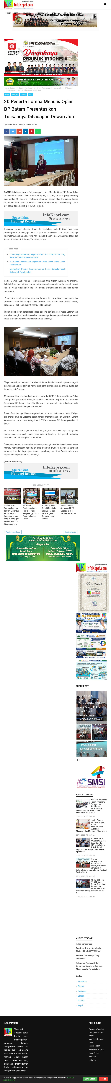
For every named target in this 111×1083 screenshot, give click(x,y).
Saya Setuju (90, 1079)
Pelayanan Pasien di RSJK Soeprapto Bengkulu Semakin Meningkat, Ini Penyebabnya (89, 966)
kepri (30, 94)
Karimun (82, 991)
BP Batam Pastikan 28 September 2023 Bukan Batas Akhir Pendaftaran (37, 263)
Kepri (16, 13)
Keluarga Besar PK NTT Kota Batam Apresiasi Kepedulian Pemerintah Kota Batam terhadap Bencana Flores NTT (90, 886)
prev (77, 760)
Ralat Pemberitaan (84, 944)
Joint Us (92, 1060)
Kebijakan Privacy (96, 1049)
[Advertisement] (91, 916)
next (79, 760)
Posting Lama (70, 532)
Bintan (81, 986)
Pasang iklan (94, 1046)
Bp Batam (15, 94)
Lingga (81, 996)
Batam (7, 94)
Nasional (27, 13)
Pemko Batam (42, 13)
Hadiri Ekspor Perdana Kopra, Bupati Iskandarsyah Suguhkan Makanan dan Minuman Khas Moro (91, 825)
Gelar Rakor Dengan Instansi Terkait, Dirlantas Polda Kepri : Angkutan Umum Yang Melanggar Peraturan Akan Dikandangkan (11, 515)
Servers (92, 1057)
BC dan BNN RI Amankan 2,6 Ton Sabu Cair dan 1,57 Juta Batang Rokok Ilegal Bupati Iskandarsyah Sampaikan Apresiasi (91, 845)
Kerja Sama (94, 1053)
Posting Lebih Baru (13, 532)
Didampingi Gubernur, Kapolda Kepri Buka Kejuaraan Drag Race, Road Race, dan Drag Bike (37, 255)
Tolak (103, 1079)
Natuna (81, 1000)
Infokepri (23, 94)
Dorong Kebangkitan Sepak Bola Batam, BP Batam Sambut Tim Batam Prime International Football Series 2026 (91, 865)
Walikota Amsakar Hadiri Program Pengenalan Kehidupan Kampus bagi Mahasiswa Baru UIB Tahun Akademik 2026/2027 (91, 806)
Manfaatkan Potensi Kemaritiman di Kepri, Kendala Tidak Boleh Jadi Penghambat (37, 270)
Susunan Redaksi (96, 1029)
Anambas (82, 981)
